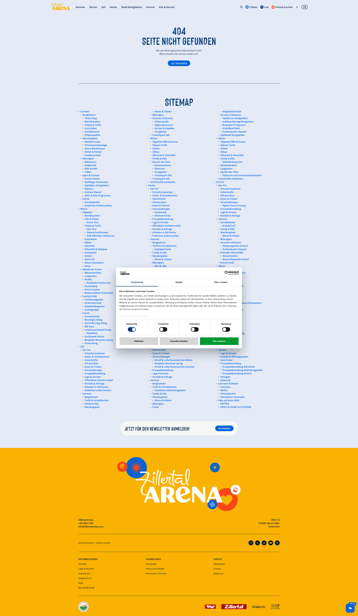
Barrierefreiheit (86, 587)
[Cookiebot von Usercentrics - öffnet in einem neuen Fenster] (226, 273)
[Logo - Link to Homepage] (60, 6)
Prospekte (151, 563)
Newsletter (219, 563)
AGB (80, 583)
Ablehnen (138, 341)
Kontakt (82, 563)
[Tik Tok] (264, 542)
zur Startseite (179, 63)
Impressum (84, 573)
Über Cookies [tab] (221, 282)
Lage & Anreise (86, 568)
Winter (93, 7)
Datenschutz (85, 578)
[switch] (163, 329)
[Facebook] (257, 542)
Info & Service (166, 7)
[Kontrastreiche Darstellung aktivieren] (297, 7)
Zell (103, 7)
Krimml (150, 7)
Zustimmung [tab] (137, 282)
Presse (217, 568)
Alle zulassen (219, 341)
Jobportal (218, 573)
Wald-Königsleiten (131, 7)
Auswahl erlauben (179, 341)
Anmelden (224, 428)
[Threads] (277, 542)
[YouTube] (270, 542)
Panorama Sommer (156, 573)
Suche (241, 7)
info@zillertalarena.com (90, 526)
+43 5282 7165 (85, 523)
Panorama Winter (155, 568)
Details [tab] (179, 282)
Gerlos (113, 7)
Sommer (80, 7)
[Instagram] (251, 542)
